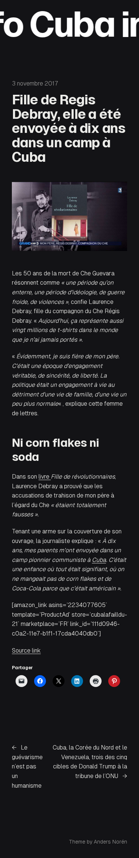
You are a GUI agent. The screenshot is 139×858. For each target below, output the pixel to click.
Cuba (99, 559)
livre (45, 476)
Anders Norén (110, 842)
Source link (26, 650)
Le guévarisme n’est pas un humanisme (27, 766)
